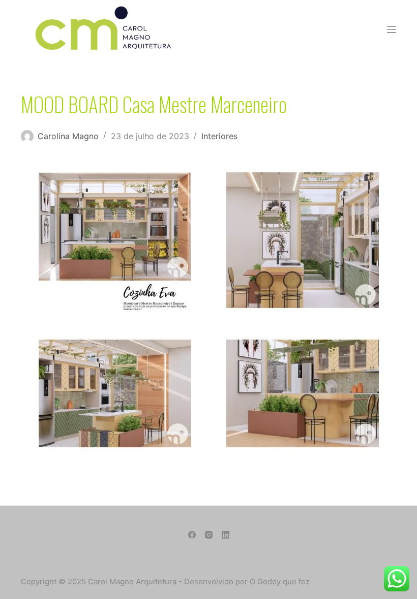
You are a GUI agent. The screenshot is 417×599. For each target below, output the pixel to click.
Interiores (219, 136)
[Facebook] (192, 535)
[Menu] (391, 29)
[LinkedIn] (225, 535)
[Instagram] (209, 535)
